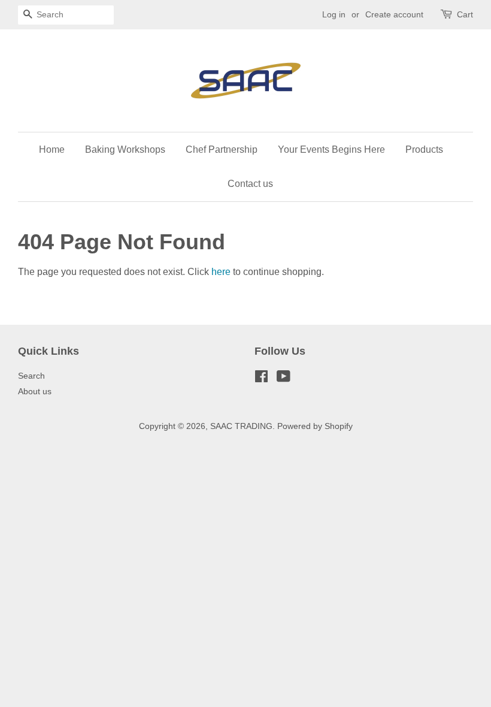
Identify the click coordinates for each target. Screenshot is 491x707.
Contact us (250, 184)
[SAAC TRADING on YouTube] (283, 378)
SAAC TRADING (241, 426)
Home (52, 149)
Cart (465, 14)
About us (34, 391)
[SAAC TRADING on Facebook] (261, 378)
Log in (333, 14)
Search (31, 375)
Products (424, 149)
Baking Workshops (125, 149)
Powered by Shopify (315, 426)
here (221, 272)
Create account (394, 14)
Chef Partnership (221, 149)
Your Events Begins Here (331, 149)
